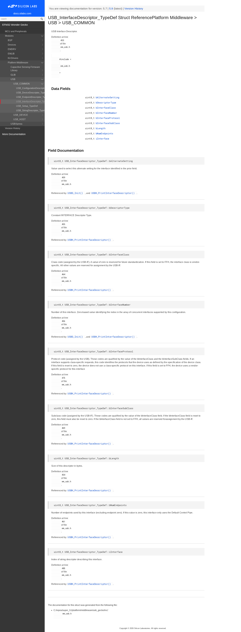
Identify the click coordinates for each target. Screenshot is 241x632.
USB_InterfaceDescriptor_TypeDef (30, 101)
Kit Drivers (13, 58)
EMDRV (12, 49)
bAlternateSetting (107, 97)
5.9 (111, 8)
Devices (12, 45)
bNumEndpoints (104, 133)
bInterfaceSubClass (108, 123)
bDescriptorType (106, 102)
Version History (12, 128)
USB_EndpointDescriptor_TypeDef (30, 97)
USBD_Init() (76, 193)
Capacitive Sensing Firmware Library (25, 69)
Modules (9, 36)
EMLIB (11, 53)
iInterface (102, 138)
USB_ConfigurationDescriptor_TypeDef (30, 88)
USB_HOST (19, 119)
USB (13, 79)
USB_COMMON (21, 84)
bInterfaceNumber (106, 112)
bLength (100, 128)
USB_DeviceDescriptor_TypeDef (30, 92)
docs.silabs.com (22, 13)
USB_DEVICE (20, 115)
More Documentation (14, 134)
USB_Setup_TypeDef (27, 106)
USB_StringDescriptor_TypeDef (30, 110)
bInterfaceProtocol (108, 118)
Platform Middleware (18, 62)
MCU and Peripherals (15, 31)
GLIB (13, 75)
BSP (10, 40)
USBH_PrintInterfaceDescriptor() (113, 193)
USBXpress (16, 124)
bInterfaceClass (106, 107)
